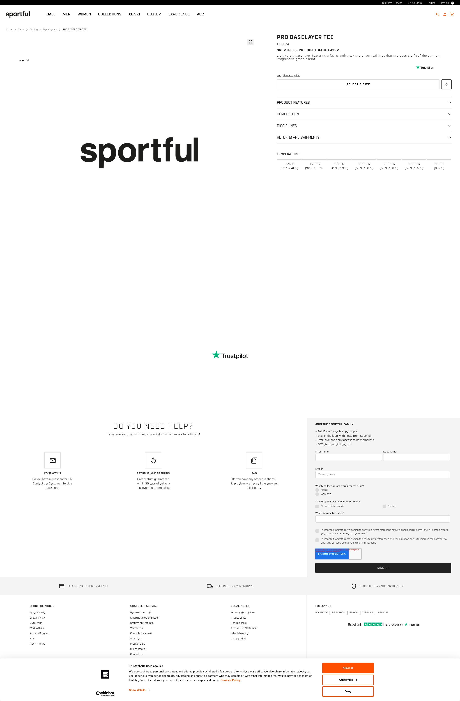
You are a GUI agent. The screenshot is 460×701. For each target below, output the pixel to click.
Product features (293, 102)
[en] (19, 14)
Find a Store (415, 3)
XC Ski (134, 14)
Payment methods (140, 612)
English (431, 3)
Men (66, 14)
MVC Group (35, 623)
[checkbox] (382, 492)
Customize (346, 679)
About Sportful (37, 612)
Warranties (136, 628)
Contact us (136, 654)
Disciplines (287, 126)
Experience (179, 14)
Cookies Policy (230, 680)
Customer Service (392, 3)
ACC (200, 14)
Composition (288, 114)
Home (9, 29)
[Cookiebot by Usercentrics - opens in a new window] (105, 694)
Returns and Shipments (298, 137)
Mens (21, 29)
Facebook (321, 612)
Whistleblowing (239, 633)
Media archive (37, 644)
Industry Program (39, 633)
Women (84, 14)
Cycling (34, 29)
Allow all (348, 667)
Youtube (367, 612)
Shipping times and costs (144, 618)
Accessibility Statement (244, 628)
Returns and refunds (141, 623)
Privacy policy (238, 618)
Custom (154, 14)
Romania (444, 3)
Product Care (137, 644)
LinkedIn (382, 612)
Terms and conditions (243, 612)
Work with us (36, 628)
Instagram (339, 612)
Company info (239, 638)
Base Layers (50, 29)
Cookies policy (239, 623)
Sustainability (37, 618)
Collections (109, 14)
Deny (348, 691)
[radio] (382, 490)
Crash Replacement (141, 633)
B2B (31, 638)
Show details (137, 689)
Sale (51, 14)
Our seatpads (137, 649)
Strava (353, 612)
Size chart (135, 638)
